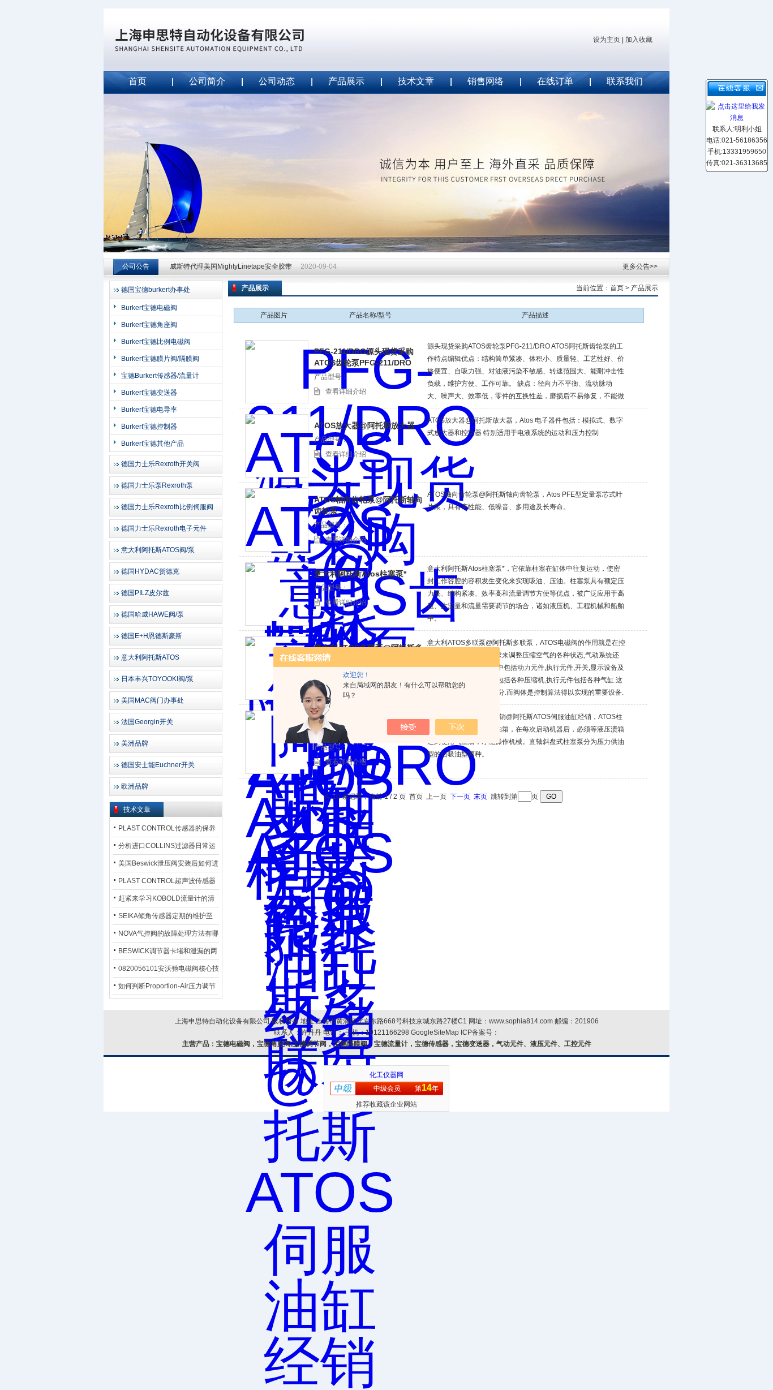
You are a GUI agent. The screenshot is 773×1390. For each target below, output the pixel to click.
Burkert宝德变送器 (149, 393)
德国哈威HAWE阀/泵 (152, 614)
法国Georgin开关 (147, 722)
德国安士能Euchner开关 (158, 765)
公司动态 (277, 81)
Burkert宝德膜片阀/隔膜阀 (160, 359)
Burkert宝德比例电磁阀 (156, 342)
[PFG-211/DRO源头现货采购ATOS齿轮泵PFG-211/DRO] (276, 371)
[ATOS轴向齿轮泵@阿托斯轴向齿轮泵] (276, 520)
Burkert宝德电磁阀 (149, 308)
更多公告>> (640, 266)
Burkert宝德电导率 (149, 410)
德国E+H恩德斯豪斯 (151, 636)
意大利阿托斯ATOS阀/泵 (158, 550)
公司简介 (207, 81)
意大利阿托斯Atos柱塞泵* (360, 573)
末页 (480, 797)
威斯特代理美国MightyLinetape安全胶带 (231, 266)
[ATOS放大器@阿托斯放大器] (276, 445)
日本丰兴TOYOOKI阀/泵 (157, 679)
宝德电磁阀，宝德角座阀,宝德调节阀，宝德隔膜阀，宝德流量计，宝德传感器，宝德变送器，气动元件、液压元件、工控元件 (403, 1044)
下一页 (460, 797)
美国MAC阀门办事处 (152, 700)
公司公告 (135, 266)
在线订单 (555, 81)
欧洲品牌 (134, 786)
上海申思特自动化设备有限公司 (228, 39)
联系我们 (625, 81)
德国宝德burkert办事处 (155, 290)
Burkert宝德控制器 (149, 427)
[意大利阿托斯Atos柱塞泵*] (276, 594)
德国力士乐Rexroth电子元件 (164, 528)
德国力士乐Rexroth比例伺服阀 (167, 507)
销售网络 (485, 81)
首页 (137, 81)
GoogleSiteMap (435, 1032)
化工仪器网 (386, 1075)
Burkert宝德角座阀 (149, 325)
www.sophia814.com (521, 1021)
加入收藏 (638, 40)
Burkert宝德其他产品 (152, 443)
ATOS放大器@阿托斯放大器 (364, 425)
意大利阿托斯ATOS (150, 657)
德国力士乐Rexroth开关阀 (160, 464)
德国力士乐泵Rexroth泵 (157, 485)
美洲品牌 (134, 743)
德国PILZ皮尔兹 (145, 593)
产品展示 (346, 81)
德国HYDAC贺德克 (150, 571)
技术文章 (416, 81)
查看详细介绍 (345, 391)
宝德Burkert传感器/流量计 (160, 376)
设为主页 (606, 40)
